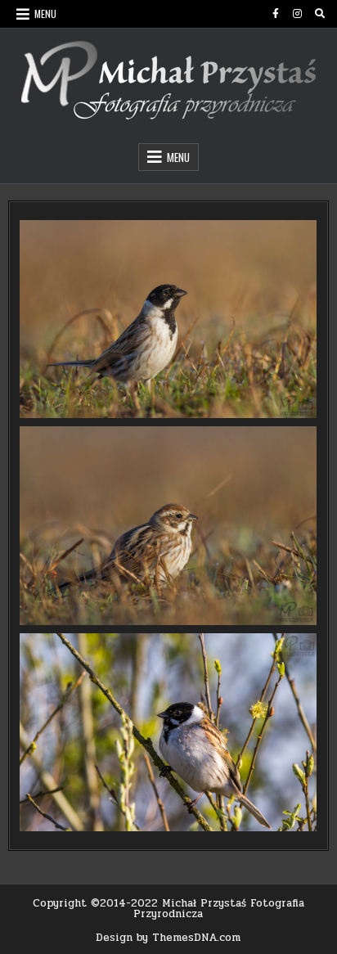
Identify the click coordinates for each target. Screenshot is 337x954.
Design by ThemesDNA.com (168, 937)
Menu (45, 13)
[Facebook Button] (276, 14)
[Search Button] (320, 14)
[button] (168, 319)
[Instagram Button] (298, 14)
